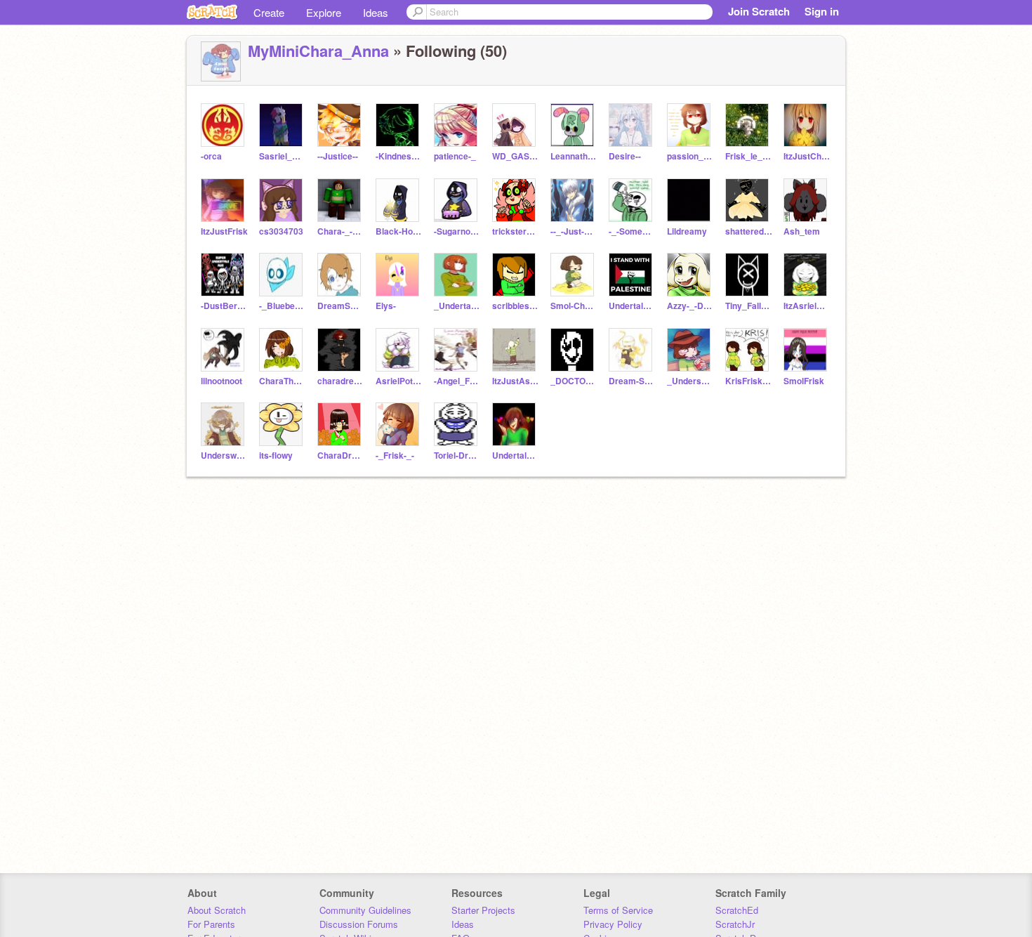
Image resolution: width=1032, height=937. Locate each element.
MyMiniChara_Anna (318, 50)
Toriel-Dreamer (457, 455)
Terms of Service (618, 910)
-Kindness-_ (399, 156)
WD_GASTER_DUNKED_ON (515, 156)
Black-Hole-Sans (399, 231)
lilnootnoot (221, 381)
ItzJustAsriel (515, 381)
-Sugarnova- (457, 231)
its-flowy (276, 455)
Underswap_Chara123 (224, 455)
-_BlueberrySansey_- (282, 306)
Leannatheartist (573, 156)
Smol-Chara (573, 306)
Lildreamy (687, 231)
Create (268, 12)
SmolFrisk (803, 381)
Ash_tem (801, 231)
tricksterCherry (515, 231)
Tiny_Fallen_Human (748, 306)
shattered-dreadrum (748, 231)
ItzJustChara (807, 156)
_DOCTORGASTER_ (573, 381)
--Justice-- (337, 156)
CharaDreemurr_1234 (340, 455)
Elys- (386, 306)
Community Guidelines (365, 910)
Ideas (375, 12)
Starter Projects (483, 910)
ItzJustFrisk (224, 231)
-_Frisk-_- (395, 455)
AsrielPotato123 (399, 381)
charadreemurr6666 (340, 381)
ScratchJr (735, 924)
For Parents (211, 924)
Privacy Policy (612, 924)
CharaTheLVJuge (282, 381)
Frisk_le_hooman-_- (748, 156)
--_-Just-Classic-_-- (573, 231)
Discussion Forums (358, 924)
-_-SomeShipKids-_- (632, 231)
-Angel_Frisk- (457, 381)
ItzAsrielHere (807, 306)
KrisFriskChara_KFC (748, 381)
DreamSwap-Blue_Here (340, 306)
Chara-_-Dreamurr (340, 231)
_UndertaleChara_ (457, 306)
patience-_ (455, 156)
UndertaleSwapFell (632, 306)
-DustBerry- (224, 306)
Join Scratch (759, 11)
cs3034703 (281, 231)
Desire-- (625, 156)
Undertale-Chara (515, 455)
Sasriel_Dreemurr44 (282, 156)
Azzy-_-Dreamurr (690, 306)
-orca (211, 156)
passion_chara (690, 156)
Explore (323, 12)
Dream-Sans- (632, 381)
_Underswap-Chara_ (690, 381)
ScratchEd (736, 910)
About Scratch (216, 910)
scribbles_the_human (515, 306)
